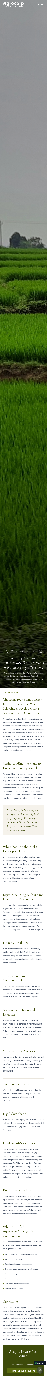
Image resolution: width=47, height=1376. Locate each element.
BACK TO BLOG (11, 693)
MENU (41, 5)
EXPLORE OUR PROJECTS (23, 1371)
